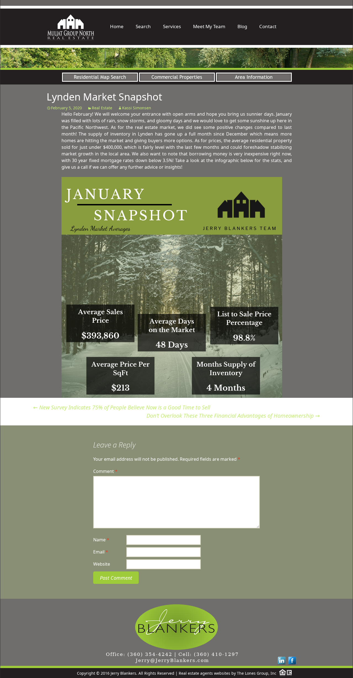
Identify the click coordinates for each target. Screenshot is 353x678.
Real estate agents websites (204, 673)
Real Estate (102, 107)
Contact (267, 26)
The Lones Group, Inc (256, 673)
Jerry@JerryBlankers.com (172, 660)
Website (101, 564)
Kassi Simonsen (136, 107)
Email (100, 552)
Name (101, 540)
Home (117, 26)
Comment (105, 471)
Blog (242, 26)
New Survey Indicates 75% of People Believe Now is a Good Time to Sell (121, 407)
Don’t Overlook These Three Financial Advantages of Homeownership (233, 415)
